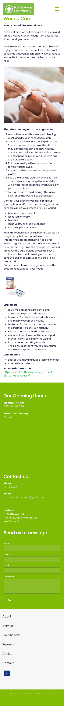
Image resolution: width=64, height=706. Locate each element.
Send (11, 600)
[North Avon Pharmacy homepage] (28, 9)
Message (9, 577)
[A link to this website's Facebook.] (7, 673)
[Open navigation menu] (57, 9)
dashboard (28, 693)
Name (7, 543)
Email (6, 565)
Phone (7, 554)
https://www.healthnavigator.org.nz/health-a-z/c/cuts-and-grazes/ (31, 374)
